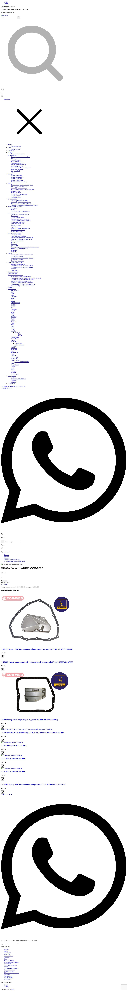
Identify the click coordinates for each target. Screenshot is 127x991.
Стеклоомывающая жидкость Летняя (22, 265)
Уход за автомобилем (17, 240)
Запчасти (17, 332)
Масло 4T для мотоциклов (19, 186)
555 (12, 307)
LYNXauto (14, 348)
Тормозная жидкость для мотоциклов (22, 185)
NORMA (13, 346)
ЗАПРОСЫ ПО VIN (7, 386)
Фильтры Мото (15, 191)
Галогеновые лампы (17, 256)
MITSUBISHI (15, 290)
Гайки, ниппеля (19, 345)
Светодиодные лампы (17, 261)
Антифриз (14, 208)
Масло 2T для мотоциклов (19, 188)
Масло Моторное (16, 160)
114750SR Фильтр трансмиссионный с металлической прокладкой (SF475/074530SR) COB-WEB (37, 662)
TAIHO (13, 301)
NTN (12, 363)
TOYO (13, 312)
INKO (13, 310)
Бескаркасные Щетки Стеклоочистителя (23, 284)
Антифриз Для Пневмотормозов (20, 211)
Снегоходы (11, 150)
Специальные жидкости (15, 262)
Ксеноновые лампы (17, 259)
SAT (12, 292)
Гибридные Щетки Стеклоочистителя (22, 279)
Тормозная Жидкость (17, 169)
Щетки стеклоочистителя (15, 275)
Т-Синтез (10, 152)
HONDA (13, 371)
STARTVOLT (15, 374)
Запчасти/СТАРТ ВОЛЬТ (22, 362)
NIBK (13, 320)
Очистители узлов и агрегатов (20, 214)
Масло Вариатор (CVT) (18, 163)
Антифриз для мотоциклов (19, 194)
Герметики (14, 227)
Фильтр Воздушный (17, 177)
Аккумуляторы (12, 376)
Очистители (14, 216)
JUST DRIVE (15, 338)
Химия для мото (16, 192)
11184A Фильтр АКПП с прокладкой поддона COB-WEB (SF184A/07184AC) (29, 720)
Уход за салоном (16, 225)
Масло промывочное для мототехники (22, 189)
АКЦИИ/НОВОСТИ (19, 386)
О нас (6, 2)
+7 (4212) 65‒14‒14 (6, 388)
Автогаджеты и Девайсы (18, 236)
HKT (12, 329)
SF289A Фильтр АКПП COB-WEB (14, 745)
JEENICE (14, 304)
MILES (13, 340)
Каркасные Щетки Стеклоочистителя (22, 282)
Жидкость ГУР (15, 171)
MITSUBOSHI (15, 303)
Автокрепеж (18, 343)
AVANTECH (15, 365)
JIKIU (13, 368)
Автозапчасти (12, 289)
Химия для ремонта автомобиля (20, 228)
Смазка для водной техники (19, 200)
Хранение (14, 244)
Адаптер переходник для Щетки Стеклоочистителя (26, 278)
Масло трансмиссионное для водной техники (24, 205)
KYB (12, 313)
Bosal (12, 326)
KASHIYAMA (15, 357)
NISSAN (13, 373)
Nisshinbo (14, 309)
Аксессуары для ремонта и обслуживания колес (25, 247)
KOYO (13, 318)
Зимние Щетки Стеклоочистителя (21, 276)
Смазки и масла (15, 149)
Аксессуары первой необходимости (21, 239)
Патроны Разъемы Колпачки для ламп (22, 258)
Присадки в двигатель (17, 217)
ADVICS (13, 317)
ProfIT (13, 989)
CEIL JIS (13, 382)
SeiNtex (10, 144)
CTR (12, 295)
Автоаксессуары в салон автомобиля (22, 237)
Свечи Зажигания (13, 272)
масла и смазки (12, 155)
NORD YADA (15, 337)
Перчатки (10, 287)
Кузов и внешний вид (17, 223)
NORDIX (14, 377)
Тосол (13, 209)
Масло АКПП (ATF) (17, 161)
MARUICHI (14, 352)
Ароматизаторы (12, 273)
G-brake (13, 331)
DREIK (13, 366)
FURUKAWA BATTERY (18, 379)
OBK (12, 293)
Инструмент (14, 245)
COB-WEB (4, 584)
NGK (12, 323)
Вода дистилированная (18, 264)
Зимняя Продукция (16, 231)
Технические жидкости (18, 154)
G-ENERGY (11, 383)
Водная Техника (12, 199)
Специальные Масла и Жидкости (21, 168)
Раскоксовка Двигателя (18, 222)
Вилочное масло (16, 197)
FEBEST (13, 321)
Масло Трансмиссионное (18, 164)
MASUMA (14, 341)
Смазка (13, 172)
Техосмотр (14, 242)
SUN (12, 327)
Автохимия (11, 213)
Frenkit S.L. (14, 296)
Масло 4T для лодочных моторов (21, 202)
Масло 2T (14, 158)
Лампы (10, 253)
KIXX (9, 147)
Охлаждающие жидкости (15, 206)
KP (12, 300)
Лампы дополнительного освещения (22, 254)
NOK (12, 354)
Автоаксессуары (16, 146)
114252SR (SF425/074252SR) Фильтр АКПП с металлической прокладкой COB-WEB (32, 733)
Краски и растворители (18, 230)
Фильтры (10, 174)
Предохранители (16, 234)
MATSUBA (14, 359)
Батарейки (14, 250)
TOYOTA (14, 349)
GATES (13, 306)
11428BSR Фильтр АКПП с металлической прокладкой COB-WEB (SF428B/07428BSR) (33, 784)
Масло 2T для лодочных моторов (21, 203)
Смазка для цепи (16, 195)
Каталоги (7, 99)
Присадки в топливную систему (20, 219)
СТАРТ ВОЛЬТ (15, 360)
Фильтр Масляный (16, 175)
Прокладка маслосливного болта (20, 157)
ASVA (13, 369)
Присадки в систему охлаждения (20, 220)
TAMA (13, 298)
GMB (12, 315)
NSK (12, 324)
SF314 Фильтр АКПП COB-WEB (13, 759)
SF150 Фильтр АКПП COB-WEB (13, 771)
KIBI (12, 351)
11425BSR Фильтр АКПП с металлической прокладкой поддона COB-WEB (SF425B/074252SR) (36, 649)
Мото (9, 183)
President (13, 380)
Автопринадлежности (14, 233)
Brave (19, 334)
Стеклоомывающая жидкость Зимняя (22, 267)
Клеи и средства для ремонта (19, 248)
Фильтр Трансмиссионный (19, 181)
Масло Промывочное (17, 166)
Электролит (14, 270)
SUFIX (20, 335)
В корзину (4, 581)
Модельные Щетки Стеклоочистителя (22, 286)
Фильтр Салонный (16, 178)
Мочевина (14, 268)
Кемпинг (13, 251)
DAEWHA (14, 355)
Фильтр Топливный (17, 180)
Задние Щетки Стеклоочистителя (21, 281)
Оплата (6, 3)
